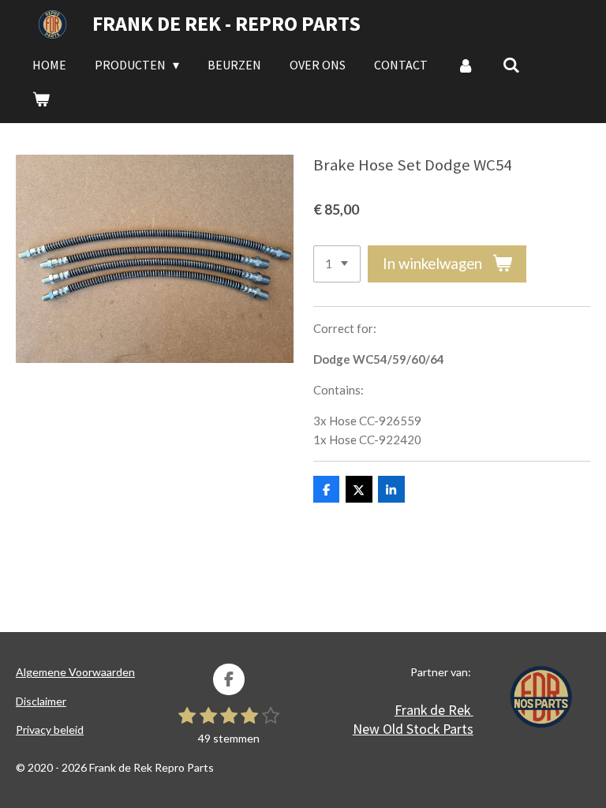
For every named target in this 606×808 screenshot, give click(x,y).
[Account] (465, 64)
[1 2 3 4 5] (337, 263)
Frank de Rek (434, 710)
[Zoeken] (511, 64)
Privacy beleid (50, 729)
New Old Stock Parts (413, 729)
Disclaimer (41, 701)
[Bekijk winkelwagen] (41, 98)
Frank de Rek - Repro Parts (226, 23)
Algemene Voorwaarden (75, 672)
